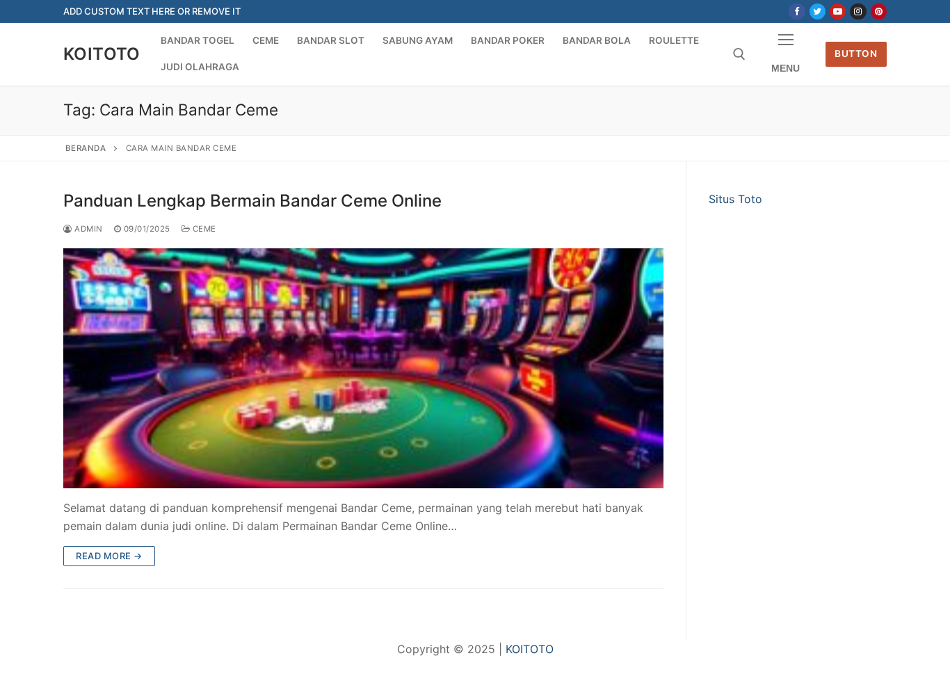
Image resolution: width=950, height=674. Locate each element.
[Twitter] (818, 11)
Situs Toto (735, 199)
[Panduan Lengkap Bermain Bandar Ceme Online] (363, 368)
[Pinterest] (879, 11)
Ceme (203, 229)
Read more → (109, 555)
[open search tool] (739, 54)
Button (856, 53)
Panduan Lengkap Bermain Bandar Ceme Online (252, 201)
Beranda (85, 148)
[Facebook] (797, 11)
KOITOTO (101, 54)
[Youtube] (838, 11)
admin (87, 229)
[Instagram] (858, 11)
